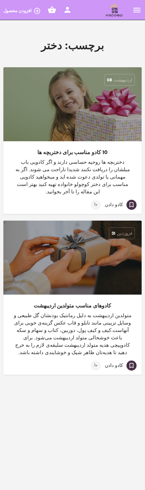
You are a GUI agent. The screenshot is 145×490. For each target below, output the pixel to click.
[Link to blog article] (72, 104)
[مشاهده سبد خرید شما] (52, 9)
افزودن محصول (17, 10)
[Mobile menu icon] (137, 10)
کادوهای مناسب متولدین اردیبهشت (72, 305)
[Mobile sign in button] (67, 9)
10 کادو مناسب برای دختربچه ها (72, 152)
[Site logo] (113, 10)
